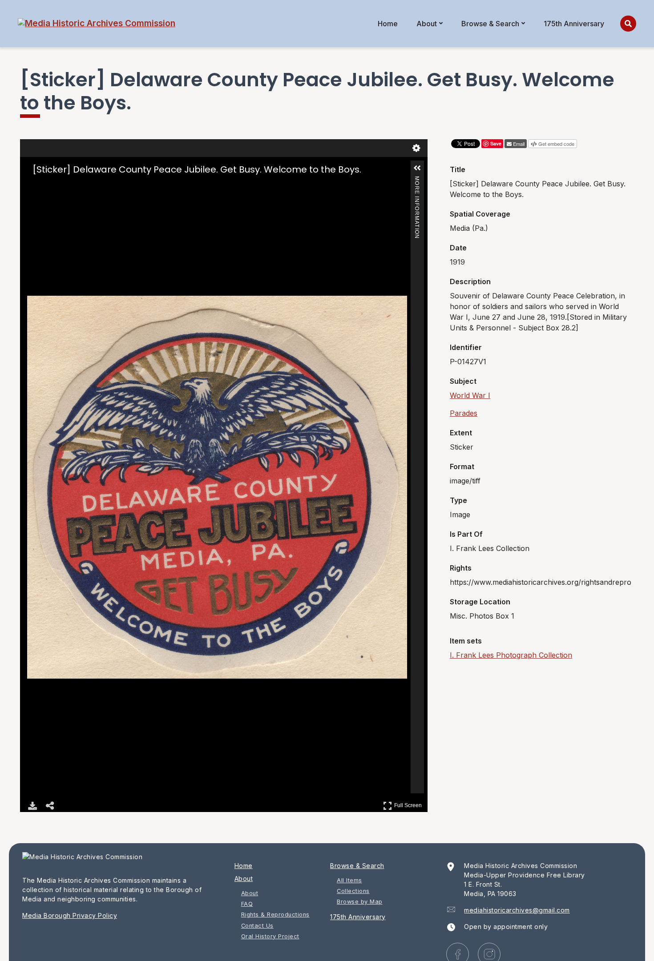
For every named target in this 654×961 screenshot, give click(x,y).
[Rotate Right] (58, 187)
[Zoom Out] (46, 187)
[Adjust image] (71, 187)
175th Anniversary (574, 23)
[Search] (628, 24)
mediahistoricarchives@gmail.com (517, 910)
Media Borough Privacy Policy (69, 915)
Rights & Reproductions (275, 914)
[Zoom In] (33, 187)
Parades (463, 413)
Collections (353, 891)
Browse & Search (490, 23)
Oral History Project (270, 936)
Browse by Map (360, 901)
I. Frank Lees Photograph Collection (511, 655)
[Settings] (416, 148)
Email (519, 143)
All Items (349, 880)
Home (388, 23)
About (426, 23)
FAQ (247, 904)
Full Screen (409, 803)
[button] (417, 168)
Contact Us (257, 925)
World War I (470, 395)
